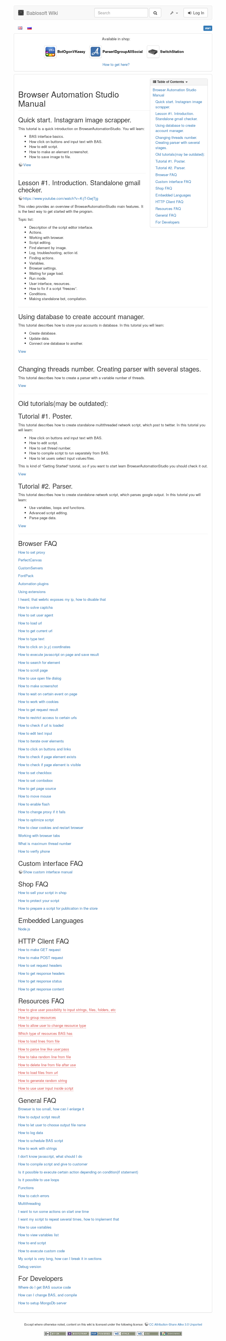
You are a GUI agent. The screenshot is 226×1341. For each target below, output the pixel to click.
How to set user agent (35, 615)
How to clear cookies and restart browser (50, 827)
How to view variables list (38, 1234)
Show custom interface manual (47, 871)
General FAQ (165, 215)
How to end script (32, 1242)
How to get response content (41, 989)
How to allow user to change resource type (52, 1025)
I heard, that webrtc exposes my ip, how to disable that (62, 599)
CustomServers (30, 567)
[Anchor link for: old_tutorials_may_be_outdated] (111, 403)
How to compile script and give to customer (52, 1164)
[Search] (155, 12)
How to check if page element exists (47, 756)
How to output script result (39, 1116)
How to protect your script (38, 900)
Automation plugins (33, 583)
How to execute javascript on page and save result (58, 654)
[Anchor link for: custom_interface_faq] (86, 863)
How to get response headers (41, 973)
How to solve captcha (35, 607)
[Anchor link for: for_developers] (66, 1278)
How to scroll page (33, 670)
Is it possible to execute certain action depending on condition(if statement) (78, 1172)
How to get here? (116, 64)
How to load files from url (38, 1072)
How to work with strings (37, 1148)
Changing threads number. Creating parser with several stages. (177, 142)
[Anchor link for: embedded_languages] (87, 920)
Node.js (24, 928)
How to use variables (35, 1227)
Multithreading (29, 1203)
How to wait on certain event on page (47, 693)
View (27, 164)
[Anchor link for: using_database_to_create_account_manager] (148, 316)
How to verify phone (34, 851)
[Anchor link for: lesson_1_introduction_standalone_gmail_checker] (45, 189)
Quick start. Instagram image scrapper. (178, 104)
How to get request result (38, 709)
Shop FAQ (163, 188)
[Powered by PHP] (102, 1333)
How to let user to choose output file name (52, 1124)
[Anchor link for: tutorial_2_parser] (76, 485)
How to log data (30, 1132)
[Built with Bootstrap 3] (78, 1333)
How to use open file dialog (39, 678)
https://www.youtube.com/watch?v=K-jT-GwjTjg (60, 198)
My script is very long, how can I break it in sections (60, 1258)
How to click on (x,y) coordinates (44, 646)
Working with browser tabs (39, 835)
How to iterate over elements (41, 741)
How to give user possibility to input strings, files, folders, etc (67, 1009)
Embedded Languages (173, 195)
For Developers (167, 222)
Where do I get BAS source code (44, 1287)
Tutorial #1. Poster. (170, 161)
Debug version (29, 1266)
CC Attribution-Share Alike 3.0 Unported (175, 1324)
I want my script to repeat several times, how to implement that (68, 1219)
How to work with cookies (38, 701)
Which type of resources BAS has (45, 1033)
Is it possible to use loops (38, 1179)
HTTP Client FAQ (169, 201)
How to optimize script (36, 819)
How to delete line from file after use (47, 1064)
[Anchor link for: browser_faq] (60, 543)
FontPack (26, 575)
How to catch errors (33, 1195)
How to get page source (37, 788)
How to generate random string (42, 1080)
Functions (26, 1187)
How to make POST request (40, 957)
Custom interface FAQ (173, 181)
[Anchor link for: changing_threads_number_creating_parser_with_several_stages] (204, 368)
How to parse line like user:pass (43, 1049)
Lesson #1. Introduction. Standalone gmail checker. (176, 116)
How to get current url (35, 630)
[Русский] (30, 27)
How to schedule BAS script (40, 1140)
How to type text (31, 638)
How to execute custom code (41, 1250)
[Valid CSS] (148, 1333)
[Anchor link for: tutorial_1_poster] (75, 415)
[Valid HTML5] (125, 1333)
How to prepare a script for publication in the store (58, 908)
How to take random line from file (44, 1056)
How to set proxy (31, 552)
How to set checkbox (35, 772)
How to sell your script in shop (42, 892)
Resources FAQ (168, 208)
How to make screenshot (38, 685)
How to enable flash (34, 804)
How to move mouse (34, 796)
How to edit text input (35, 733)
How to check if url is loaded (40, 725)
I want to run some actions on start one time (53, 1211)
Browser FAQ (166, 174)
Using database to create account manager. (175, 128)
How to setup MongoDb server (42, 1302)
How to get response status (40, 981)
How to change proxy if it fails (42, 811)
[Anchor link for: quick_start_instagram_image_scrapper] (134, 119)
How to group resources (37, 1017)
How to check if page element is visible (49, 764)
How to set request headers (40, 965)
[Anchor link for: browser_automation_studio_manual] (50, 103)
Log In (198, 12)
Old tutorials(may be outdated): (180, 154)
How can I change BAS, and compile (47, 1294)
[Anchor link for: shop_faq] (51, 883)
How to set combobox (35, 780)
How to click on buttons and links (44, 749)
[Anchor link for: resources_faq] (67, 1000)
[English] (20, 27)
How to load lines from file (39, 1041)
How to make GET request (39, 949)
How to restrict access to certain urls (47, 717)
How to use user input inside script (45, 1088)
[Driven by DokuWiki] (171, 1333)
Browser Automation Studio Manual (174, 92)
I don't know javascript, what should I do (50, 1156)
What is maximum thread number (44, 843)
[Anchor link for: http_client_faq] (72, 940)
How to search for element (39, 662)
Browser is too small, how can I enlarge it (51, 1108)
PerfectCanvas (30, 559)
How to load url (30, 623)
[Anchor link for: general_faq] (59, 1100)
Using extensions (32, 591)
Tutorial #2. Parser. (170, 167)
